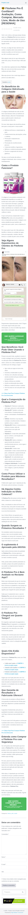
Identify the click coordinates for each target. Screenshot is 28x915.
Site (3, 871)
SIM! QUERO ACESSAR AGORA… (14, 338)
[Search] (22, 892)
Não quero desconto (14, 914)
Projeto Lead (5, 2)
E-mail (4, 864)
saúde (15, 813)
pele (12, 813)
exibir (9, 82)
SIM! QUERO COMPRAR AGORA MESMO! (13, 804)
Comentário (5, 834)
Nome (4, 857)
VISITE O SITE (14, 910)
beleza (9, 813)
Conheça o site (6, 647)
